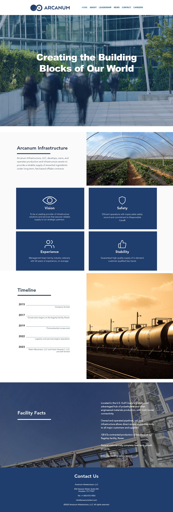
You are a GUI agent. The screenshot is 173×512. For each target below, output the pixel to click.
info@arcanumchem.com (86, 500)
